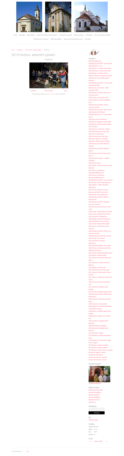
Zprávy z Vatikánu (94, 395)
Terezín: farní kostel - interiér (98, 360)
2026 (100, 441)
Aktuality (22, 35)
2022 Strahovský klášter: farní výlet (100, 245)
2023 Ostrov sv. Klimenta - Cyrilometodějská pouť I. (97, 171)
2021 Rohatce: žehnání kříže (97, 255)
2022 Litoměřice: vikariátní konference (97, 242)
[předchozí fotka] (14, 75)
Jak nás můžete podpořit (102, 35)
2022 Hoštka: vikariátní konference (99, 219)
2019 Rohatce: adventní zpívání (98, 345)
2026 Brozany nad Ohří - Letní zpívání (100, 63)
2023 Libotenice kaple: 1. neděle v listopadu (99, 159)
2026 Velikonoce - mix (95, 66)
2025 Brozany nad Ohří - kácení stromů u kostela (98, 106)
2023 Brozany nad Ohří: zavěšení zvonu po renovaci (99, 203)
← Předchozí (32, 90)
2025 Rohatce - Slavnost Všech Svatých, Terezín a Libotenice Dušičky (100, 74)
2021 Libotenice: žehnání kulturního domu (100, 259)
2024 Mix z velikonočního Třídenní (99, 141)
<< (90, 441)
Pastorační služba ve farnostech (47, 35)
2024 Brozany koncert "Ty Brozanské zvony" (100, 115)
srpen (96, 441)
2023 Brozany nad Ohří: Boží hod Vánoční (99, 145)
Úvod (15, 35)
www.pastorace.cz (94, 400)
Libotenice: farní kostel (96, 355)
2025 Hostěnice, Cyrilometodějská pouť (99, 101)
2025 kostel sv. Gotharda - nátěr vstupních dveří (99, 89)
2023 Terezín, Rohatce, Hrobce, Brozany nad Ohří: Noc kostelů (98, 191)
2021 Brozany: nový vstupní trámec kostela (100, 273)
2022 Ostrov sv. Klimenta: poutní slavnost (99, 227)
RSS (28, 451)
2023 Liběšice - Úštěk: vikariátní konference (98, 186)
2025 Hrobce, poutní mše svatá (98, 97)
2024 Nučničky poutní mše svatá (99, 131)
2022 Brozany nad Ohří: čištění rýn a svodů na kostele (100, 232)
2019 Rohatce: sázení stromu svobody (101, 350)
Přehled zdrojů (93, 420)
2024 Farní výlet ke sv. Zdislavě (98, 139)
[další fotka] (83, 75)
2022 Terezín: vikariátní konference (100, 214)
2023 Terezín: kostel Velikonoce (98, 195)
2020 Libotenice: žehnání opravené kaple (100, 300)
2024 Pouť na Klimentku (96, 134)
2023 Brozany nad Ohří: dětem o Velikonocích (99, 198)
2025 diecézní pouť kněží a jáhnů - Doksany (99, 79)
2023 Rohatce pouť (95, 163)
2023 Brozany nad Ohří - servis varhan (101, 180)
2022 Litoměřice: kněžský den (98, 216)
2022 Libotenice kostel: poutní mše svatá (100, 208)
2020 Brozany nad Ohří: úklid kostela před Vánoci (100, 295)
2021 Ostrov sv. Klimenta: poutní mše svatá (100, 278)
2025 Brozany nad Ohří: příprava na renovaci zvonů (100, 94)
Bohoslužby (31, 35)
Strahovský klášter (94, 397)
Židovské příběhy (56, 39)
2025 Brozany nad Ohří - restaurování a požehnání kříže (100, 84)
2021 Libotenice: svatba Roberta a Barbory (99, 264)
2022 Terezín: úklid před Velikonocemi (100, 253)
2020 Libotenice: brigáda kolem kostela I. (98, 329)
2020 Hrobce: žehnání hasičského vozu (99, 283)
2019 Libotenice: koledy (96, 333)
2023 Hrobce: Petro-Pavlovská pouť (100, 182)
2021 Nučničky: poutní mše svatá (99, 270)
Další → (66, 90)
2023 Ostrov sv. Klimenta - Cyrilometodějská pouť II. (97, 176)
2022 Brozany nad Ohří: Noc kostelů (100, 236)
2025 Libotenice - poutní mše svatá (100, 71)
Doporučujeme (79, 35)
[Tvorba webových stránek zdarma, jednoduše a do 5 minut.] (23, 451)
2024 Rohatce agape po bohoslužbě (100, 122)
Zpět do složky (49, 90)
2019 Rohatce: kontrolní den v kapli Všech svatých (100, 341)
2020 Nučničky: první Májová (98, 326)
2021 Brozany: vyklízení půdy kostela (100, 292)
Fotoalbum (89, 35)
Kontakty (88, 39)
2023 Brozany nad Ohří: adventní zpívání (99, 150)
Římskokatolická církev (96, 390)
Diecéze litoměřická (95, 392)
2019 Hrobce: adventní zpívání (33, 50)
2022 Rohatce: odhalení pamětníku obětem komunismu (100, 249)
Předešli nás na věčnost (41, 39)
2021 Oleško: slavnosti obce (97, 267)
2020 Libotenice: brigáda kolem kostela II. (98, 322)
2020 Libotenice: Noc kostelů (98, 304)
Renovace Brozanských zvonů (73, 39)
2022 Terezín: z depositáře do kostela (100, 211)
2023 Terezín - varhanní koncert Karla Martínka (100, 167)
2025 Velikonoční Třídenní (97, 112)
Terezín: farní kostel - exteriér (98, 357)
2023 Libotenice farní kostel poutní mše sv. (100, 154)
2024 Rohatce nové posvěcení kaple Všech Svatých (100, 125)
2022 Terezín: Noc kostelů (97, 238)
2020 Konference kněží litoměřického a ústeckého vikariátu (100, 307)
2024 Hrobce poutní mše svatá (98, 136)
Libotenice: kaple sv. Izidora (97, 352)
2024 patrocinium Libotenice (98, 119)
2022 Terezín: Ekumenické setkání (99, 224)
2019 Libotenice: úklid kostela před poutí (100, 336)
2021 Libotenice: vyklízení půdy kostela (98, 288)
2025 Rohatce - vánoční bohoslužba (100, 68)
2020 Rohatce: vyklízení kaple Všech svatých (100, 312)
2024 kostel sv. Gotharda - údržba (99, 129)
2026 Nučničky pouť (95, 61)
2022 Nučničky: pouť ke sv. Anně (99, 221)
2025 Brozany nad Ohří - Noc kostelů (100, 110)
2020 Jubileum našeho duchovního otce (100, 317)
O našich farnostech (65, 35)
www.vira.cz (92, 402)
